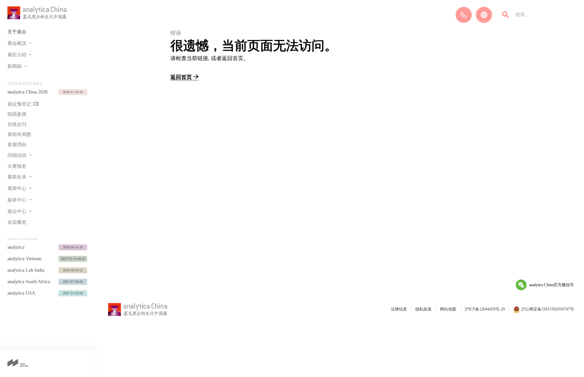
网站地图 (448, 309)
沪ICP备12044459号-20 (485, 309)
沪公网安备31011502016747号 (547, 309)
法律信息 (399, 309)
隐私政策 (423, 309)
